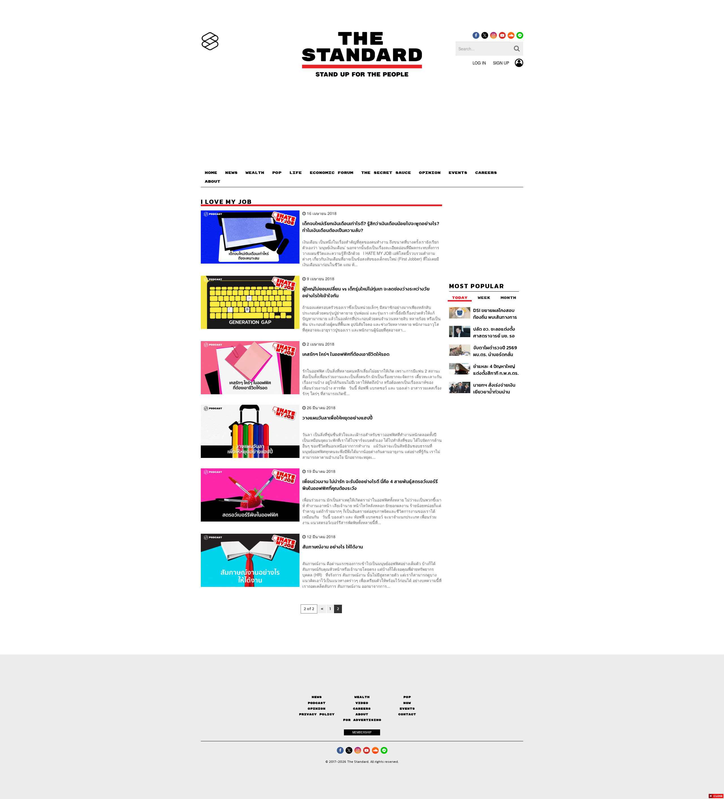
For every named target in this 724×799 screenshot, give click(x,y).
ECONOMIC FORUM (331, 173)
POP (276, 173)
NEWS (231, 173)
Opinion (317, 708)
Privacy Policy (317, 714)
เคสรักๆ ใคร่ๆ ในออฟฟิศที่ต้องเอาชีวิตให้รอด (345, 354)
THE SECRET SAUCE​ (386, 173)
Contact (407, 714)
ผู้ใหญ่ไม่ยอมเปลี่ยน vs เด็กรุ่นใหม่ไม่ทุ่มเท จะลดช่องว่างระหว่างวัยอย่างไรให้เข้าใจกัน (366, 292)
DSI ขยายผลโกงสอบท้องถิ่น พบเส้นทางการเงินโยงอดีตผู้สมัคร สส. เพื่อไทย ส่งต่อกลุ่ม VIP (495, 313)
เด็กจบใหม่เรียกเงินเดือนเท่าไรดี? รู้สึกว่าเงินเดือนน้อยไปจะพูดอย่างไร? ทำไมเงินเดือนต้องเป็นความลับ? (370, 226)
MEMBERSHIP (362, 732)
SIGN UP (501, 63)
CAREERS (486, 173)
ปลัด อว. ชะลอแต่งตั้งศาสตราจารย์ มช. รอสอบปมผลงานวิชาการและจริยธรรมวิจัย (494, 332)
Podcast (317, 703)
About (361, 714)
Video (361, 703)
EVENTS (458, 173)
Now (407, 703)
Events (407, 708)
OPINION (430, 173)
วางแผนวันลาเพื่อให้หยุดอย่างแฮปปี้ (337, 418)
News (317, 697)
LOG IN (479, 63)
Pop (407, 697)
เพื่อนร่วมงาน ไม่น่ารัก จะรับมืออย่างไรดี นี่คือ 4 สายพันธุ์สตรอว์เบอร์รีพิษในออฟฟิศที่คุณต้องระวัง (370, 484)
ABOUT (212, 182)
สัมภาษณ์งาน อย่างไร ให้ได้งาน (332, 547)
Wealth (362, 697)
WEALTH (254, 173)
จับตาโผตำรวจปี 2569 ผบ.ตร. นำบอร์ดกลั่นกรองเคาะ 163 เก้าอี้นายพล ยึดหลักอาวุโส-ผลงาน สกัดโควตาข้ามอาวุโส (495, 350)
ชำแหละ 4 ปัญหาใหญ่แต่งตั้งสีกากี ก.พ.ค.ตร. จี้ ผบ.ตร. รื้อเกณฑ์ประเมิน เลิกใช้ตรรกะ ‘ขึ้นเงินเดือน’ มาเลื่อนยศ (496, 369)
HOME (211, 173)
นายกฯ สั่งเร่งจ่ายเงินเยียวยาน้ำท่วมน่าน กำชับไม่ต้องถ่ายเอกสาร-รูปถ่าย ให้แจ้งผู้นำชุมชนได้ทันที (495, 388)
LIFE (295, 173)
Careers (362, 708)
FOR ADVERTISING (362, 720)
